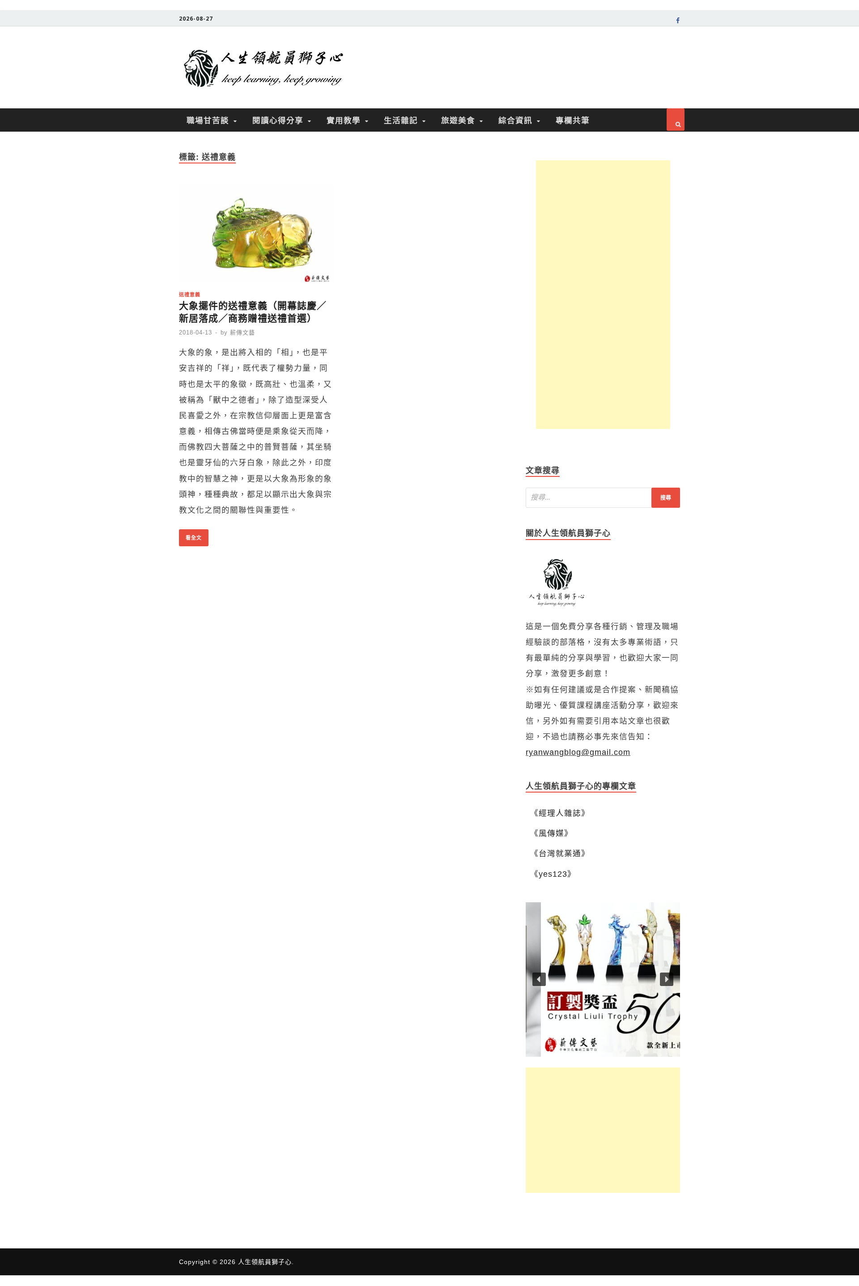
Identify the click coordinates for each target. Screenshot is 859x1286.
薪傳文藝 (242, 332)
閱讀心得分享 (277, 120)
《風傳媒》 (551, 833)
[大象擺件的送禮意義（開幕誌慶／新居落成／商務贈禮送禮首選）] (257, 236)
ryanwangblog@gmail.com (578, 752)
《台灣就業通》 (560, 853)
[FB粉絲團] (678, 22)
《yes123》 (553, 874)
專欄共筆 (573, 120)
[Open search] (676, 119)
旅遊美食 (458, 120)
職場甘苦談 (208, 120)
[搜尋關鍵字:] (603, 498)
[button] (603, 979)
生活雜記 (401, 120)
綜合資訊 (515, 120)
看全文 (190, 535)
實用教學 (344, 120)
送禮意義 (189, 294)
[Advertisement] (603, 294)
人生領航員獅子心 (265, 1261)
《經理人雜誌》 (560, 813)
